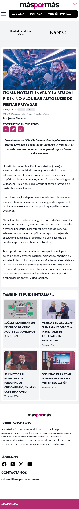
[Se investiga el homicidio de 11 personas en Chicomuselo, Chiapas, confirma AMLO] (20, 360)
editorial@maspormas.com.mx (20, 479)
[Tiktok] (29, 464)
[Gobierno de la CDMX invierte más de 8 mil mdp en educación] (58, 360)
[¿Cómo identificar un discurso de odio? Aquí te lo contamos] (20, 309)
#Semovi (47, 114)
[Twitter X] (12, 464)
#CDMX (6, 114)
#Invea (30, 114)
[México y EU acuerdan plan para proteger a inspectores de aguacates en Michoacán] (58, 309)
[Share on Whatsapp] (21, 129)
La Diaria (18, 14)
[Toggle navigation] (3, 14)
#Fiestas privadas (18, 114)
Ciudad (21, 109)
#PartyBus (38, 114)
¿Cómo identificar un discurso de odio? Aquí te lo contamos (19, 327)
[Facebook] (4, 464)
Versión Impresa (59, 14)
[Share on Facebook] (6, 129)
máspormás (9, 504)
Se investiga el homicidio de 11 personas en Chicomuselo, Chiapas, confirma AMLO (20, 382)
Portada (36, 14)
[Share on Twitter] (13, 129)
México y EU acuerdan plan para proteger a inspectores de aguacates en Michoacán (57, 331)
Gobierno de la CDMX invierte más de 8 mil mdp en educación (57, 378)
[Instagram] (21, 464)
